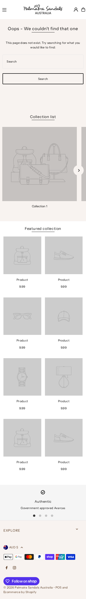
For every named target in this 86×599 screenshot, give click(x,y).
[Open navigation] (9, 9)
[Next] (78, 170)
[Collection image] (39, 164)
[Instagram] (14, 568)
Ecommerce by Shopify (19, 592)
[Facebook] (7, 568)
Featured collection (43, 228)
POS (58, 587)
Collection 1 (39, 206)
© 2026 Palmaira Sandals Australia (28, 587)
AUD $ (13, 547)
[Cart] (83, 10)
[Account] (76, 10)
